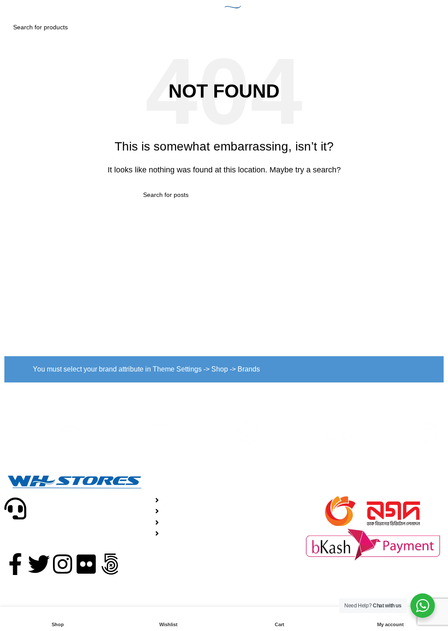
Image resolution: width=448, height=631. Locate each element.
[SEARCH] (432, 27)
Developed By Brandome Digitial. (304, 592)
